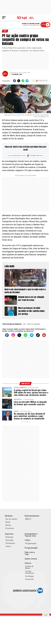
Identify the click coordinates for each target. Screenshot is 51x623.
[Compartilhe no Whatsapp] (22, 81)
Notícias (9, 516)
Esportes (9, 534)
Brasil (8, 522)
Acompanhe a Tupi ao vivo (31, 535)
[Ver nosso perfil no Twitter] (19, 336)
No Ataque (29, 576)
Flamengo (10, 540)
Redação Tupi (17, 74)
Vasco (8, 546)
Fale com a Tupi (30, 553)
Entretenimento (32, 516)
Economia (10, 528)
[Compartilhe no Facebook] (14, 81)
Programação (30, 543)
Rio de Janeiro (34, 324)
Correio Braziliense (29, 572)
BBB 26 (28, 519)
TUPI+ (27, 540)
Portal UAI (29, 579)
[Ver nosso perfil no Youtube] (44, 336)
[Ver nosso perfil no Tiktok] (38, 336)
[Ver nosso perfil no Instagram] (13, 336)
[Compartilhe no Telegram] (27, 81)
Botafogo (9, 537)
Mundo (8, 525)
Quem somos (31, 559)
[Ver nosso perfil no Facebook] (7, 336)
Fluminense (10, 543)
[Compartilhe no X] (18, 81)
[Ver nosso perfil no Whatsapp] (25, 336)
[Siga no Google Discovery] (40, 81)
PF (25, 324)
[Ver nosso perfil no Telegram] (32, 336)
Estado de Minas (29, 567)
